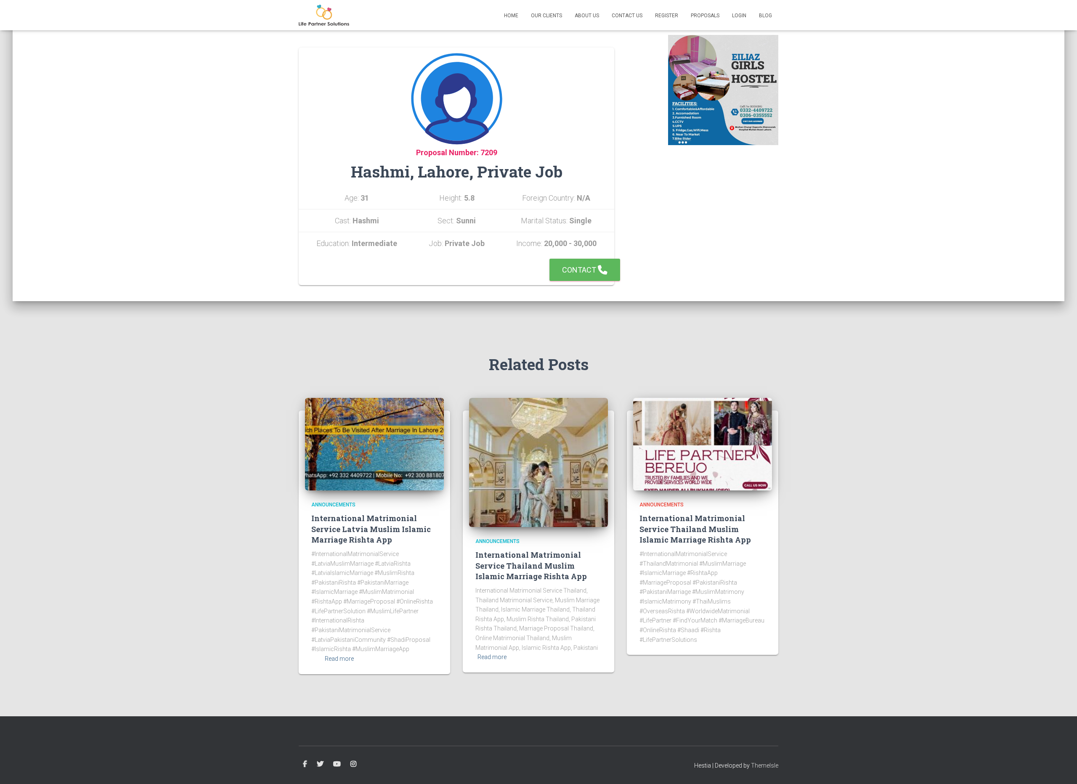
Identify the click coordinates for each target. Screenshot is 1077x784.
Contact (580, 269)
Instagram (353, 764)
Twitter (320, 764)
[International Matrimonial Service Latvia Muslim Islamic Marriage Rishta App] (374, 443)
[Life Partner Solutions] (323, 15)
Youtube (337, 764)
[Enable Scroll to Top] (1060, 767)
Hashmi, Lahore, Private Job (456, 171)
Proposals (705, 16)
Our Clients (546, 16)
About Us (587, 16)
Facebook (305, 764)
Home (511, 16)
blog (765, 16)
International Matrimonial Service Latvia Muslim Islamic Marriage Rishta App (371, 528)
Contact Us (627, 16)
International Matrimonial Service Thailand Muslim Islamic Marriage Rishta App (531, 565)
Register (666, 16)
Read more (339, 658)
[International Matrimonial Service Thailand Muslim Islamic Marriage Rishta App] (538, 461)
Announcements (333, 505)
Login (739, 16)
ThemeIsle (764, 765)
